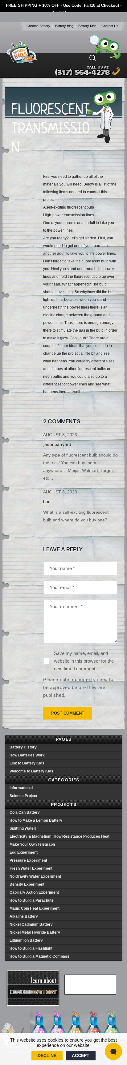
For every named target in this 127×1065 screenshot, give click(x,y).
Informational (21, 788)
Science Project (23, 796)
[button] (92, 58)
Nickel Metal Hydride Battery (35, 932)
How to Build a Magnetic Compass (39, 956)
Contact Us (109, 26)
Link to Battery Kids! (28, 763)
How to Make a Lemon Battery (36, 820)
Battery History (23, 747)
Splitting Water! (23, 828)
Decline (47, 1055)
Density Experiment (27, 884)
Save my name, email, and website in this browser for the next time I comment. (84, 661)
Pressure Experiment (28, 860)
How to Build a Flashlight (31, 948)
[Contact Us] (81, 71)
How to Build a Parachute (32, 900)
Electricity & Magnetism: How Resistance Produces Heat (59, 836)
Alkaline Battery (24, 916)
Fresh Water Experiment (31, 868)
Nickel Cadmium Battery (31, 924)
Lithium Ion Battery (26, 940)
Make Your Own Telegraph (32, 844)
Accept (80, 1055)
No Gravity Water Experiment (35, 876)
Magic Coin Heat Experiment (34, 908)
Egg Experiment (24, 852)
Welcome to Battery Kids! (32, 771)
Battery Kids (87, 26)
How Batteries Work (27, 755)
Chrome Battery (38, 26)
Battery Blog (64, 26)
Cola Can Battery (25, 812)
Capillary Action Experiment (34, 892)
